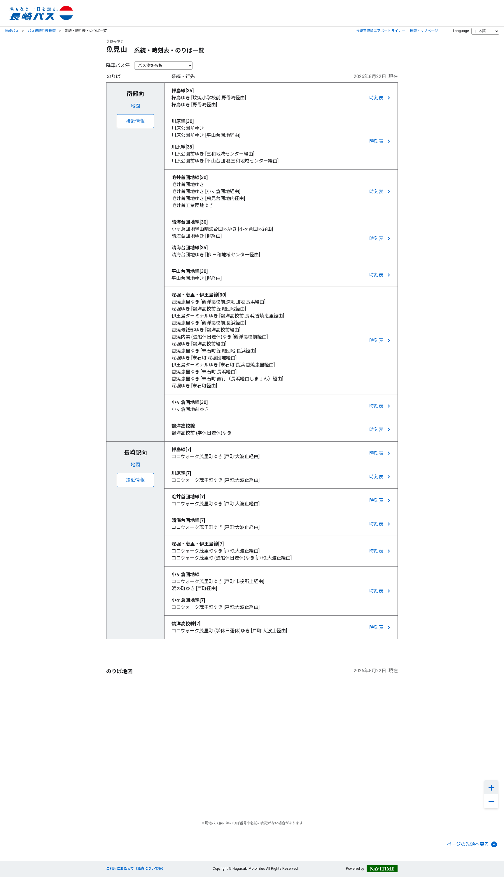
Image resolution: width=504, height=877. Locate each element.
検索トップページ (424, 31)
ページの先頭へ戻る (468, 844)
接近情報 (135, 121)
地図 (135, 106)
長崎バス (12, 31)
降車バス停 (118, 65)
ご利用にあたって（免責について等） (135, 869)
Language (461, 31)
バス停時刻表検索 (42, 31)
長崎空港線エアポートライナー (380, 31)
